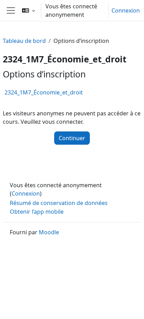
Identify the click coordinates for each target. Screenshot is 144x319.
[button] (28, 10)
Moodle (49, 232)
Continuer (72, 138)
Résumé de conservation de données (59, 203)
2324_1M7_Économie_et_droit (44, 92)
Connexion (125, 10)
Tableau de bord (24, 41)
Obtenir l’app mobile (37, 211)
